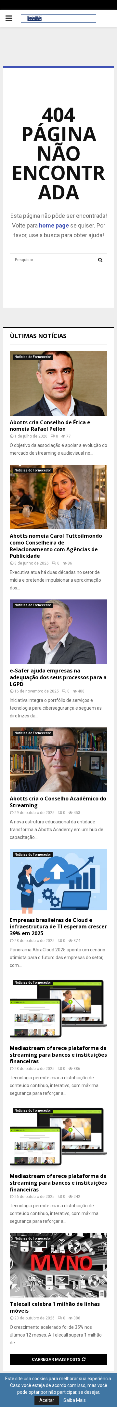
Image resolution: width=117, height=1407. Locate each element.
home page (54, 225)
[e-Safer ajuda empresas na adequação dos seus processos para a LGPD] (58, 631)
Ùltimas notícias (38, 336)
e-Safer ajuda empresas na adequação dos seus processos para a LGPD (58, 677)
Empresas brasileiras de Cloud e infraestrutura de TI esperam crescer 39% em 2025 (58, 926)
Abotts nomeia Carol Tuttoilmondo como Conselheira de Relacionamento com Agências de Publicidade (56, 545)
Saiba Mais (74, 1400)
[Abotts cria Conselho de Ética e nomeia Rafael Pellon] (58, 383)
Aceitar (46, 1400)
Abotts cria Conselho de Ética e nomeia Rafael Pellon (50, 426)
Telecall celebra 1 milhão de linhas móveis (55, 1307)
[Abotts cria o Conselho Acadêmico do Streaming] (58, 759)
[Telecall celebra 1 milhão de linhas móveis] (58, 1265)
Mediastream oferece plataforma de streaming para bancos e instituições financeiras (58, 1054)
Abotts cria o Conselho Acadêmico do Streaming (58, 802)
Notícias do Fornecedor (33, 357)
